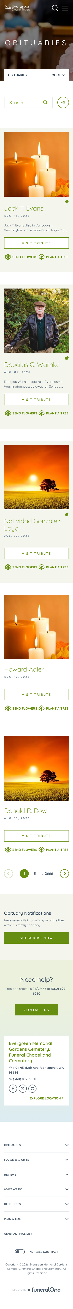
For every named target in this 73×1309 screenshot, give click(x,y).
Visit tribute (36, 243)
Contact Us (36, 1010)
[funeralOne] (46, 1289)
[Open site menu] (65, 8)
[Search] (45, 102)
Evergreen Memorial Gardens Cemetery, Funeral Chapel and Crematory (30, 1051)
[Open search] (55, 8)
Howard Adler (24, 669)
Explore (45, 1098)
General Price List (18, 1233)
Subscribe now (36, 938)
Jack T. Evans (23, 208)
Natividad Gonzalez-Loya (33, 524)
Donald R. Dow (25, 811)
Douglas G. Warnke (32, 364)
